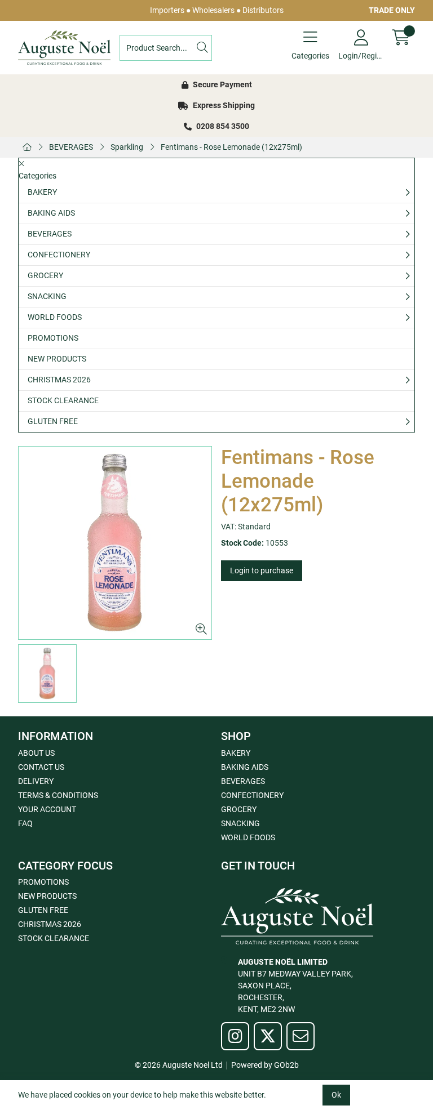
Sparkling (127, 146)
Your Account (47, 809)
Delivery (36, 781)
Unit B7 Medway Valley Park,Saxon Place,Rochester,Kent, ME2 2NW (295, 985)
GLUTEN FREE (53, 421)
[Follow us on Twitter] (268, 1036)
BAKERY (42, 192)
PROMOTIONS (53, 337)
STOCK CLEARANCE (63, 400)
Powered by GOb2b (265, 1064)
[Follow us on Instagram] (235, 1036)
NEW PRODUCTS (57, 358)
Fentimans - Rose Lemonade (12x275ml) (231, 146)
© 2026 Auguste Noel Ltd (179, 1064)
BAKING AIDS (51, 212)
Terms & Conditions (58, 795)
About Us (36, 752)
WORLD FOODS (55, 317)
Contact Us (41, 767)
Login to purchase (261, 570)
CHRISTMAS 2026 (59, 379)
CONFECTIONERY (59, 254)
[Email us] (300, 1036)
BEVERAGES (71, 146)
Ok (336, 1094)
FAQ (25, 823)
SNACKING (47, 296)
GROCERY (45, 275)
